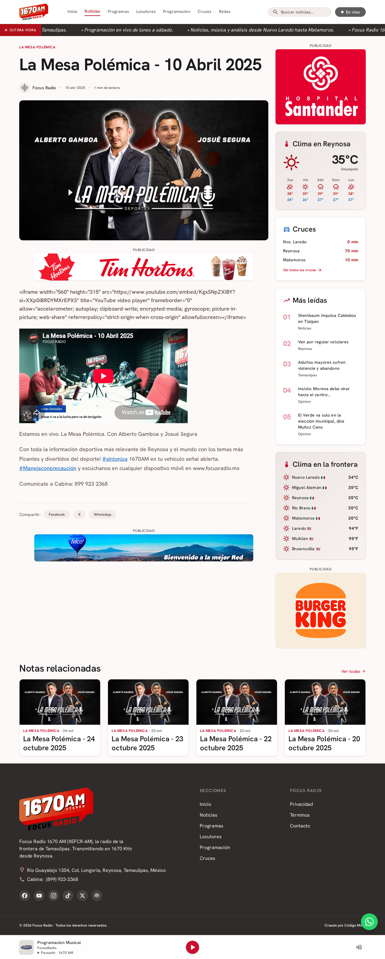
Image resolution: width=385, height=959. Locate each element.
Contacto (300, 826)
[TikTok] (68, 895)
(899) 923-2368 (62, 879)
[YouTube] (39, 895)
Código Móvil (355, 925)
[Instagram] (53, 895)
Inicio (72, 11)
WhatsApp (102, 514)
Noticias (92, 11)
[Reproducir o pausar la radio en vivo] (192, 947)
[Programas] (96, 895)
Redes (225, 11)
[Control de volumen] (359, 947)
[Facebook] (24, 895)
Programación (176, 11)
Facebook (57, 514)
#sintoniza (115, 458)
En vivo (353, 12)
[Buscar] (276, 12)
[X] (82, 895)
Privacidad (301, 804)
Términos (300, 815)
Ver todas (350, 671)
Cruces (205, 11)
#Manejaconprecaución (47, 468)
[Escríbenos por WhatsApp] (369, 921)
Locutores (146, 11)
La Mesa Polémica (37, 47)
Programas (118, 11)
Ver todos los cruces (299, 270)
